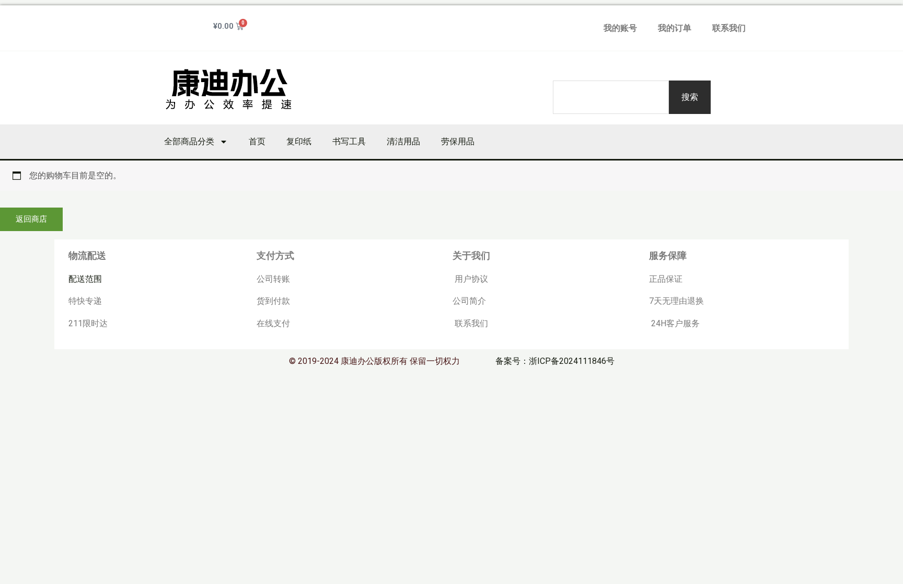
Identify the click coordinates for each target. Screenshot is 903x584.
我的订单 (674, 28)
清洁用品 (403, 141)
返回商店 (31, 219)
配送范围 (85, 279)
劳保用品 (457, 141)
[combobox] (611, 97)
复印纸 (298, 141)
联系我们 (729, 28)
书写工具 (349, 141)
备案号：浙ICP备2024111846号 (555, 361)
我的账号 (620, 28)
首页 (257, 141)
